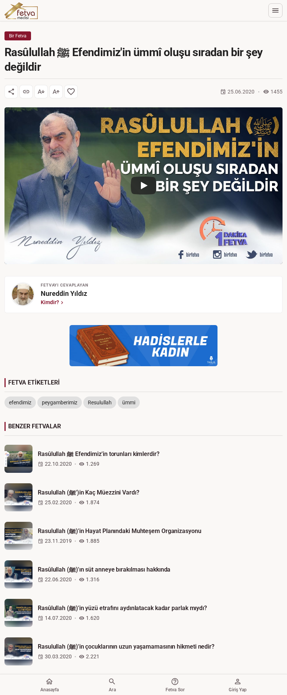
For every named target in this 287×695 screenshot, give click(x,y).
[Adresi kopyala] (26, 91)
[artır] (56, 91)
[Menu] (275, 10)
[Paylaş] (11, 91)
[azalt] (41, 91)
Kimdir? (50, 302)
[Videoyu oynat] (143, 185)
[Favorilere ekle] (71, 91)
